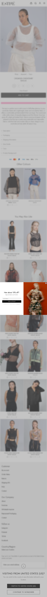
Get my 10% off (11, 301)
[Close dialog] (46, 283)
